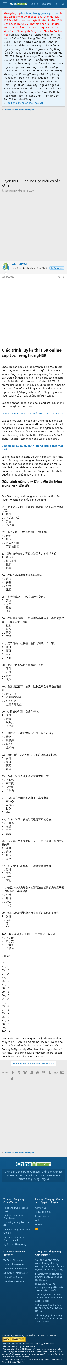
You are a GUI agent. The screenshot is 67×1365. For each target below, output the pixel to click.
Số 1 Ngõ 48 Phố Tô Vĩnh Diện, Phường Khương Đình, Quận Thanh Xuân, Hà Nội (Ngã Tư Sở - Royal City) (49, 1264)
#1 (64, 276)
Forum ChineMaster (13, 1264)
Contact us (40, 1207)
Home (38, 1224)
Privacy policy (42, 1216)
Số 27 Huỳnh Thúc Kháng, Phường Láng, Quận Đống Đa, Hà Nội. (48, 1276)
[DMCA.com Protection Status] (14, 1341)
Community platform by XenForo (29, 1335)
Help (37, 1220)
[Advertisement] (33, 145)
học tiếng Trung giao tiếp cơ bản (40, 13)
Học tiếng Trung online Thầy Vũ (24, 102)
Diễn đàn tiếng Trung (11, 1343)
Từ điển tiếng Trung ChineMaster (13, 1216)
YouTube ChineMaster (14, 1260)
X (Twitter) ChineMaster (15, 1272)
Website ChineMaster (14, 1281)
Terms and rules (43, 1211)
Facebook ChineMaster (15, 1268)
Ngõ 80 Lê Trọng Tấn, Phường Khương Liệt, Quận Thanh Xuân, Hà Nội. (49, 1287)
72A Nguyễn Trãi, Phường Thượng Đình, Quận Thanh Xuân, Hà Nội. (49, 1297)
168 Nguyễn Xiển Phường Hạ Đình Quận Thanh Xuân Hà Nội (49, 1308)
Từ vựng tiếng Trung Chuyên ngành (13, 1238)
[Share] (59, 277)
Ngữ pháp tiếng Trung (14, 1244)
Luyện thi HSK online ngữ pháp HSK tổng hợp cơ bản (33, 413)
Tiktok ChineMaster (13, 1276)
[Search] (63, 4)
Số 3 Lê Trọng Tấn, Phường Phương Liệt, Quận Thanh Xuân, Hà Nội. (49, 1318)
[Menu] (5, 4)
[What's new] (56, 4)
